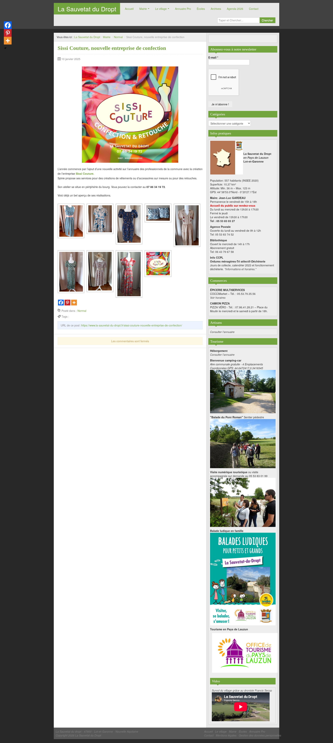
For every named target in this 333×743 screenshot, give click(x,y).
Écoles (201, 9)
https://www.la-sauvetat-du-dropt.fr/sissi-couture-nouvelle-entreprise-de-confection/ (131, 325)
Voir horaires (217, 297)
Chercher (267, 20)
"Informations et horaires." (240, 269)
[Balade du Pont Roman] (243, 443)
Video (216, 681)
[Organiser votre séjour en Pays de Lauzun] (244, 653)
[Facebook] (61, 302)
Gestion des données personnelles (260, 735)
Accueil (129, 9)
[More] (74, 302)
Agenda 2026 (235, 9)
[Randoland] (243, 578)
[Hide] (5, 48)
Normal (118, 37)
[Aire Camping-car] (243, 391)
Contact (253, 9)
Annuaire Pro (183, 9)
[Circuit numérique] (243, 502)
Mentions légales (226, 735)
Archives (216, 9)
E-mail (213, 57)
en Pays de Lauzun (255, 157)
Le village (161, 9)
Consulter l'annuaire (222, 332)
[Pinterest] (67, 302)
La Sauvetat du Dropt (87, 8)
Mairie (143, 9)
